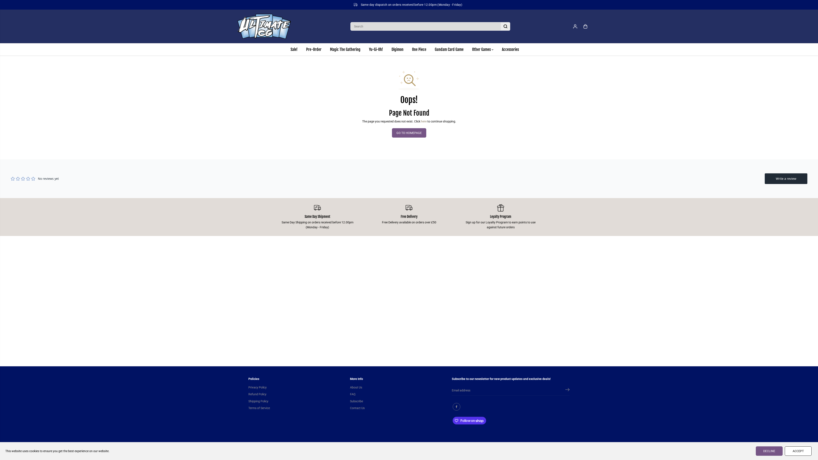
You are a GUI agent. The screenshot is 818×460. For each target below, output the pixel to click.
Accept (798, 451)
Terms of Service (259, 408)
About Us (356, 387)
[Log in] (575, 26)
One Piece (419, 49)
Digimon (397, 49)
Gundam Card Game (449, 49)
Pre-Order (313, 49)
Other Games (482, 49)
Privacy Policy (257, 387)
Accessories (510, 49)
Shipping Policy (258, 401)
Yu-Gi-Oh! (376, 49)
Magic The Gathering (345, 49)
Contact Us (357, 408)
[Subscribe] (567, 390)
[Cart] (585, 26)
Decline (769, 451)
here (424, 121)
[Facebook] (456, 406)
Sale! (294, 49)
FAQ (353, 394)
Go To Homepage (409, 133)
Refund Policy (257, 394)
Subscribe (356, 401)
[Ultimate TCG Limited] (264, 26)
